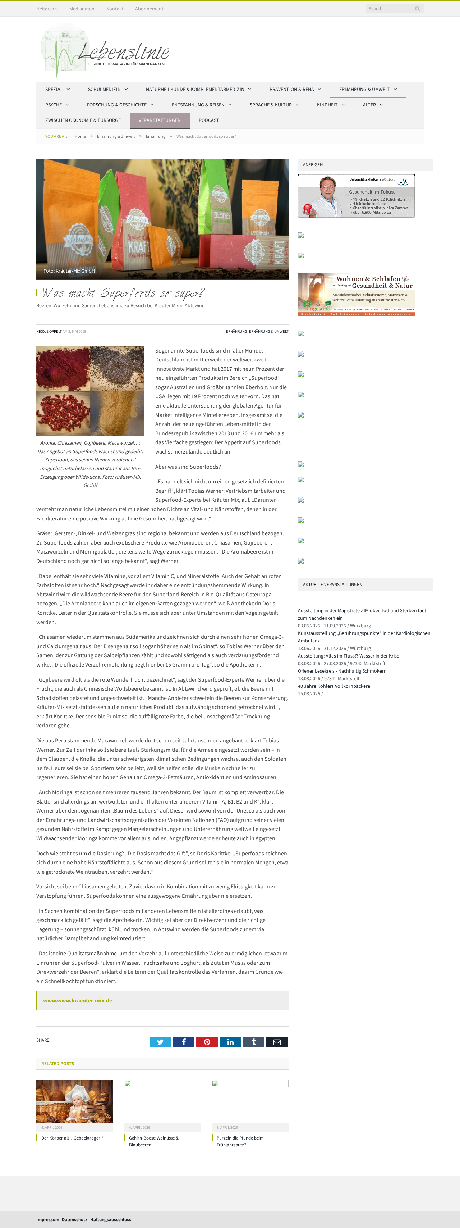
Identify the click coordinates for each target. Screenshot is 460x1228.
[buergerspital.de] (301, 375)
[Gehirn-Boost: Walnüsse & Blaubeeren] (162, 1105)
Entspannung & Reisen (198, 104)
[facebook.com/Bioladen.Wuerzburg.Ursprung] (301, 521)
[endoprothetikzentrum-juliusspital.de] (301, 236)
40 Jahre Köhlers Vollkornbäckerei (334, 686)
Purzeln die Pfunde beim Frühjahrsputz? (240, 1141)
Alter (369, 104)
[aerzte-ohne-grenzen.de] (301, 355)
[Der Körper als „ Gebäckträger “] (74, 1105)
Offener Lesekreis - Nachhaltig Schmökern (342, 671)
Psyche (53, 104)
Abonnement (149, 8)
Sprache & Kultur (271, 104)
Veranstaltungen (160, 120)
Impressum (47, 1219)
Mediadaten (82, 8)
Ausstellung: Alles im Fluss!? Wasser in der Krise (348, 655)
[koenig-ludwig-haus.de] (301, 257)
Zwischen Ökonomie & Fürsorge (83, 120)
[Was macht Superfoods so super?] (162, 220)
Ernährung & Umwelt (364, 89)
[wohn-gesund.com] (356, 314)
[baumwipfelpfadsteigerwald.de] (301, 542)
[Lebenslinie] (106, 48)
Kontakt (115, 8)
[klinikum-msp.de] (301, 501)
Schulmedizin (104, 89)
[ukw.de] (356, 216)
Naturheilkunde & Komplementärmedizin (195, 89)
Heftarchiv (47, 8)
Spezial (54, 89)
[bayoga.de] (301, 335)
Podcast (209, 120)
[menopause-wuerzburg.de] (301, 396)
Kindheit (327, 104)
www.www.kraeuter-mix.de (77, 1000)
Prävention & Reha (292, 89)
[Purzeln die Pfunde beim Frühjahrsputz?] (250, 1105)
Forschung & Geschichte (117, 104)
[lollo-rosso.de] (301, 481)
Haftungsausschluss (110, 1219)
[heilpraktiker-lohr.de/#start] (301, 562)
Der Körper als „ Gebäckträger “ (72, 1138)
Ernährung (236, 331)
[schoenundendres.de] (301, 416)
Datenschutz (74, 1219)
